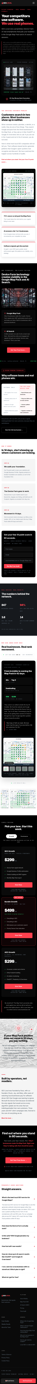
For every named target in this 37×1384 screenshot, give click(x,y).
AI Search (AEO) (24, 1305)
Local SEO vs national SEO (27, 1344)
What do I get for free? (10, 1277)
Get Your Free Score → (18, 350)
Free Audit (23, 1311)
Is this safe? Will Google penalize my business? (15, 1237)
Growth (11, 836)
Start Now (18, 885)
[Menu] (33, 3)
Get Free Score (27, 1380)
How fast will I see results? (12, 1246)
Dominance (24, 836)
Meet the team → (7, 1118)
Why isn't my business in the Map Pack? (27, 1335)
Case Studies (5, 1321)
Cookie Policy (5, 1360)
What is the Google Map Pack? (27, 1321)
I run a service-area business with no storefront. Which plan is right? (15, 1268)
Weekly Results (6, 1324)
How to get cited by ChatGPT (25, 1340)
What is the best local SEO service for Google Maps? (16, 1199)
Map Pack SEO (24, 1301)
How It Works (24, 1298)
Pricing (22, 1308)
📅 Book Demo (9, 1380)
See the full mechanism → (14, 430)
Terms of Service (6, 1354)
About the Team (6, 1327)
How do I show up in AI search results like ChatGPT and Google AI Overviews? (15, 1256)
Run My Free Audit (13, 566)
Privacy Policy (6, 1357)
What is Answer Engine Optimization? (26, 1326)
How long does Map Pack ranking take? (27, 1331)
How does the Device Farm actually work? (15, 1227)
